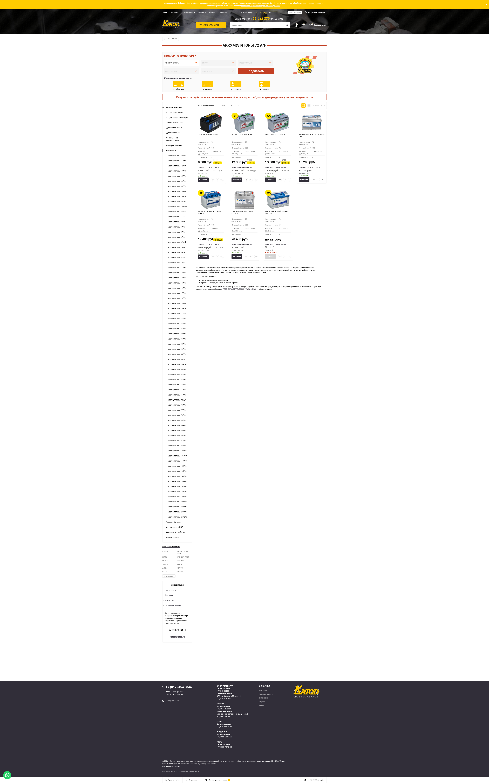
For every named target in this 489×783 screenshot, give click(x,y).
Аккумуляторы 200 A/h (177, 501)
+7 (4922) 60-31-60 (224, 737)
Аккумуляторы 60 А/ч (177, 155)
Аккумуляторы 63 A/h (177, 171)
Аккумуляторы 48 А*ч (177, 364)
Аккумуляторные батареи (177, 117)
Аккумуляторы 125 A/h (177, 466)
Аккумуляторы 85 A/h (177, 425)
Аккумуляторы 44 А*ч (177, 354)
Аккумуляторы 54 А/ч (177, 384)
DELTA (164, 571)
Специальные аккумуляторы (172, 139)
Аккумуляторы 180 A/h (177, 491)
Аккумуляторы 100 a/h (177, 206)
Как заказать (170, 590)
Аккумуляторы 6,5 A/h (177, 242)
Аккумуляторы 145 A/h (177, 481)
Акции (164, 12)
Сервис (201, 12)
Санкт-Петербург (260, 12)
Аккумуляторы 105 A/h (177, 456)
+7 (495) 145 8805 (224, 709)
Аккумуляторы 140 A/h (177, 476)
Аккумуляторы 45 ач (176, 359)
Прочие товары (172, 537)
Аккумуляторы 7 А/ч (176, 247)
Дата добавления (205, 105)
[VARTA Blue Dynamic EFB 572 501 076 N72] (211, 200)
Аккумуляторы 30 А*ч (177, 334)
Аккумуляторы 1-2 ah (177, 216)
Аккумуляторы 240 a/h (177, 517)
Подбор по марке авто (190, 763)
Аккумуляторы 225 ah (177, 211)
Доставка (169, 595)
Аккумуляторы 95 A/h (177, 445)
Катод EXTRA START (182, 552)
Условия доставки (267, 694)
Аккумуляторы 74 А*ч (177, 405)
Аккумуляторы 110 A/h (177, 461)
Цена (223, 105)
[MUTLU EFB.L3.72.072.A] (278, 123)
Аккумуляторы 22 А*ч (177, 318)
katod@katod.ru (177, 636)
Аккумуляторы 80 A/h (177, 201)
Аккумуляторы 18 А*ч (177, 298)
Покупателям (188, 12)
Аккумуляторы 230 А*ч (177, 512)
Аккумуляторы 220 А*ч (177, 506)
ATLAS (165, 551)
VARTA (179, 564)
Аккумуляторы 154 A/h (177, 486)
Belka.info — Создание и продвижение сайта (180, 771)
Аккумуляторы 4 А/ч (176, 227)
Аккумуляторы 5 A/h (176, 232)
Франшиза (223, 12)
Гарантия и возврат (173, 605)
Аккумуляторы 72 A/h (177, 400)
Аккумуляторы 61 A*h (177, 160)
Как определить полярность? (178, 78)
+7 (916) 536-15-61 (224, 726)
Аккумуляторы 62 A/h (177, 166)
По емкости (172, 39)
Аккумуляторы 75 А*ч (177, 196)
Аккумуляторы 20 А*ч (177, 308)
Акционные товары (174, 112)
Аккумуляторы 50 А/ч (177, 369)
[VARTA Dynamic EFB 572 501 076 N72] (244, 200)
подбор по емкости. (208, 763)
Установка (169, 600)
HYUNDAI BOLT (183, 557)
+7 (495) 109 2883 (224, 716)
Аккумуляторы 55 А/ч (177, 390)
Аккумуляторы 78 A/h (177, 415)
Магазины (175, 12)
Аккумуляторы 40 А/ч (177, 349)
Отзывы (212, 12)
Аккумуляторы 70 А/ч (177, 191)
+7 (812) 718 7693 (224, 698)
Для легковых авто (174, 122)
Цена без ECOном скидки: (208, 167)
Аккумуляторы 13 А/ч (177, 278)
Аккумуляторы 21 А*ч (177, 313)
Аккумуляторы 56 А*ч (177, 395)
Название (235, 105)
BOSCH (242, 289)
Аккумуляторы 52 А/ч (177, 374)
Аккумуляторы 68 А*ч (177, 186)
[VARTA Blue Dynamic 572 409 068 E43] (278, 200)
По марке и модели (174, 145)
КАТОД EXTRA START (230, 289)
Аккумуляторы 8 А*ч (176, 252)
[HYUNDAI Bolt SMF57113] (211, 123)
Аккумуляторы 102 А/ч (177, 450)
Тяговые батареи (173, 522)
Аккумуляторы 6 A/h (176, 237)
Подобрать (256, 71)
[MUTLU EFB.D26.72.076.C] (244, 123)
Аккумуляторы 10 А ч (177, 262)
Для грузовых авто (174, 127)
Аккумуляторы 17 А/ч (177, 293)
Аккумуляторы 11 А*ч (177, 267)
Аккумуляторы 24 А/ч (177, 323)
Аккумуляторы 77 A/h (177, 410)
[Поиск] (287, 25)
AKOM (164, 568)
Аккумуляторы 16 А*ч (177, 288)
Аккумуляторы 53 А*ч (177, 379)
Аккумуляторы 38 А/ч (177, 344)
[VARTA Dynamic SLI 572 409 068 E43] (312, 123)
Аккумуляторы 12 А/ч (177, 272)
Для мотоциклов (173, 132)
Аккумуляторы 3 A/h (176, 222)
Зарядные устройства (175, 532)
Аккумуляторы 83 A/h (177, 420)
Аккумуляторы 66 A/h (177, 181)
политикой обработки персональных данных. (260, 5)
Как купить (264, 690)
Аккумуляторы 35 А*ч (177, 339)
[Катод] (316, 691)
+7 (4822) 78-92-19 (224, 747)
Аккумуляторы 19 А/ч (177, 303)
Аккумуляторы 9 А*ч (176, 257)
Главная (164, 39)
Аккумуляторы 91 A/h (177, 440)
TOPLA (165, 564)
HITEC (164, 557)
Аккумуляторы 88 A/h (177, 430)
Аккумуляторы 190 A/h (177, 496)
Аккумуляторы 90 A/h (177, 435)
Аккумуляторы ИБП (174, 527)
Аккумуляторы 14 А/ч (177, 283)
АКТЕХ (180, 568)
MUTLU (165, 560)
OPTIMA (180, 560)
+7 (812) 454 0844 (177, 630)
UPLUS (180, 571)
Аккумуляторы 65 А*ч (177, 176)
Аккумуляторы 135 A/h (177, 471)
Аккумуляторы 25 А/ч (177, 328)
